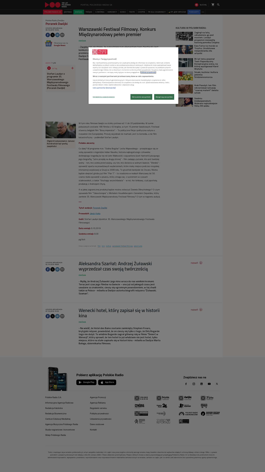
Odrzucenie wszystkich (141, 97)
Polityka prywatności (148, 72)
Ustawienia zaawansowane (104, 97)
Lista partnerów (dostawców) (104, 88)
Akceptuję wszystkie (164, 97)
